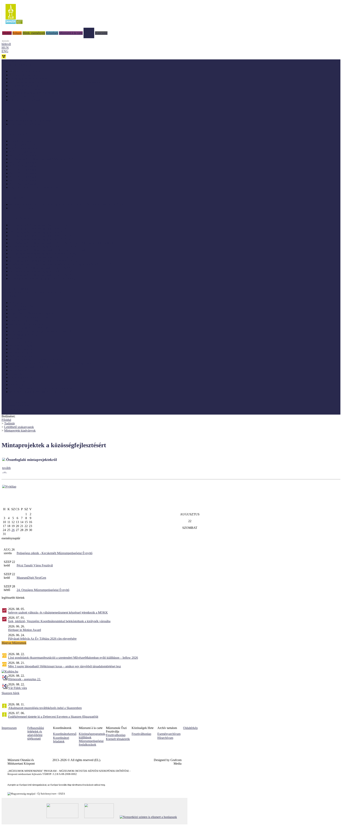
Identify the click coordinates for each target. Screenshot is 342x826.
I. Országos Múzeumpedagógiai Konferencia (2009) (42, 278)
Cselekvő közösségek (15, 288)
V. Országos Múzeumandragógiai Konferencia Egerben (44, 246)
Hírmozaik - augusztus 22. (24, 679)
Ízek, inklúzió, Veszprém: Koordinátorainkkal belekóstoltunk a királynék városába (59, 621)
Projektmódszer (19, 381)
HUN (5, 47)
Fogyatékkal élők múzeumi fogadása (32, 313)
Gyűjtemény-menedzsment (26, 320)
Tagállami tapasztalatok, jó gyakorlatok (34, 187)
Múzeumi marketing (22, 349)
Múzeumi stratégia (21, 356)
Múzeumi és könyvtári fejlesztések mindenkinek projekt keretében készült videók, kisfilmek (67, 204)
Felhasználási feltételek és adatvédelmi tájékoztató (35, 733)
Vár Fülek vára (17, 688)
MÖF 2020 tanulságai (23, 155)
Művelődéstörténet (21, 370)
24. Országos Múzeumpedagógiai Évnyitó (43, 590)
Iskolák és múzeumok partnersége (31, 120)
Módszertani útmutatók (24, 85)
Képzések (52, 33)
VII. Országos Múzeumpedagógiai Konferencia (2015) (44, 257)
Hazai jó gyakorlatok (23, 144)
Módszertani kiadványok (25, 71)
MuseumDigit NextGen (31, 577)
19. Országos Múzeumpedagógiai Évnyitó (36, 232)
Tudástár (89, 29)
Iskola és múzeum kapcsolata (28, 324)
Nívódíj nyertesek (21, 141)
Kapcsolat (101, 33)
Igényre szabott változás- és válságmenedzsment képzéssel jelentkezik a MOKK (58, 612)
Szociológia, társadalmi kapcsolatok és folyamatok (41, 388)
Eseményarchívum (168, 734)
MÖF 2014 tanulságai (23, 180)
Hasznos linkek (11, 409)
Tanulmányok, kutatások (25, 89)
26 (13, 530)
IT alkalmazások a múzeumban (29, 327)
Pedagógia (16, 374)
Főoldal (7, 33)
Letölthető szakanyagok (19, 427)
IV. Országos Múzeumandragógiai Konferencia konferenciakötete (50, 250)
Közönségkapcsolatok (23, 334)
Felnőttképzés (18, 309)
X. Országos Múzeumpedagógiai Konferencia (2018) (43, 253)
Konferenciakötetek (22, 96)
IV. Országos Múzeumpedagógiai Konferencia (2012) (43, 271)
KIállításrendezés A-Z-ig (25, 124)
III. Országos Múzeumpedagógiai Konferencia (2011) (43, 275)
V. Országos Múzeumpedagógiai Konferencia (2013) (43, 267)
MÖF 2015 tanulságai (23, 176)
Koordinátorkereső (64, 734)
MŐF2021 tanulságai (23, 151)
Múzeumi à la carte (71, 33)
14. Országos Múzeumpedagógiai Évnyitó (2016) (40, 239)
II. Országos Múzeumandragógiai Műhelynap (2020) (42, 159)
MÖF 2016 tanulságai (23, 173)
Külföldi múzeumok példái (26, 148)
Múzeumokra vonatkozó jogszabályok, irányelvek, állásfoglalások (51, 363)
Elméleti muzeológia (22, 306)
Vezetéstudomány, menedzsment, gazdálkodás (38, 391)
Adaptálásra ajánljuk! (15, 61)
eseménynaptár (11, 538)
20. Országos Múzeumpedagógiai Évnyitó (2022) (40, 228)
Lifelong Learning (21, 342)
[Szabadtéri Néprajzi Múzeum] (14, 25)
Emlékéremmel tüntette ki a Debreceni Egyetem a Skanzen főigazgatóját (53, 716)
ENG (5, 51)
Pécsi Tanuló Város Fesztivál (35, 565)
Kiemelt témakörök (118, 739)
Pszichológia (17, 384)
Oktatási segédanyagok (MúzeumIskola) (35, 92)
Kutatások (16, 338)
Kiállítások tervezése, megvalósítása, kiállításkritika (41, 331)
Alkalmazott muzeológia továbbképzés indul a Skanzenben (45, 708)
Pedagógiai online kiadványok (28, 78)
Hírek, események (34, 33)
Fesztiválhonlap (141, 734)
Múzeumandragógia (22, 345)
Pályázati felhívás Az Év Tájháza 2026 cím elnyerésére (42, 638)
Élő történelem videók (23, 208)
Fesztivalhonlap (115, 735)
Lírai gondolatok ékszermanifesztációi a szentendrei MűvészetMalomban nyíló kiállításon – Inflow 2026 (73, 657)
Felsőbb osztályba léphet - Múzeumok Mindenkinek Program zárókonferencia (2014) (63, 264)
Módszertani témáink (15, 110)
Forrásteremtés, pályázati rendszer (31, 317)
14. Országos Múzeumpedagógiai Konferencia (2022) (43, 225)
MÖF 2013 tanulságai (23, 184)
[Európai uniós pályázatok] (9, 486)
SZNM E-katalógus (14, 402)
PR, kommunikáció (22, 377)
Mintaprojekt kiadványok (25, 75)
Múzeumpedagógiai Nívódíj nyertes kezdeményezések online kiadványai (55, 82)
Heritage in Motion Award (24, 630)
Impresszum (9, 728)
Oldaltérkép (190, 728)
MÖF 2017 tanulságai (23, 169)
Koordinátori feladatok (61, 739)
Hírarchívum (165, 737)
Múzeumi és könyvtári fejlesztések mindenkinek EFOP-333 (39, 292)
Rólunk (17, 33)
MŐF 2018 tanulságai (23, 166)
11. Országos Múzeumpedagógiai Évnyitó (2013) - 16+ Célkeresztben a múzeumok (62, 243)
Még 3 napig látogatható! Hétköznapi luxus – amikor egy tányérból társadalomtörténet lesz (64, 666)
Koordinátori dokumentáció (19, 412)
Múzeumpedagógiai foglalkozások (91, 742)
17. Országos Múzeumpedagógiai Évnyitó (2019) (40, 235)
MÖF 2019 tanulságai (23, 162)
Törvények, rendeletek (16, 405)
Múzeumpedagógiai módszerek (29, 366)
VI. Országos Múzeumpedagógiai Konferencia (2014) (43, 260)
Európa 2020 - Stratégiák (25, 100)
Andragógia (17, 302)
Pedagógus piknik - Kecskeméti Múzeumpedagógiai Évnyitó (54, 553)
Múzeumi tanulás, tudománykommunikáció (37, 359)
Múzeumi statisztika (22, 352)
